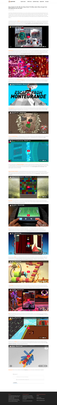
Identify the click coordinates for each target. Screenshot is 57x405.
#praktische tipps (36, 1)
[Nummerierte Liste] (21, 379)
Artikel (13, 9)
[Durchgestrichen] (20, 379)
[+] (28, 379)
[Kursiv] (17, 379)
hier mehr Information (29, 400)
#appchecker (42, 1)
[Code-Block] (24, 379)
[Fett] (16, 379)
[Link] (26, 379)
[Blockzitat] (23, 379)
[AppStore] (29, 369)
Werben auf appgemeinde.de (41, 400)
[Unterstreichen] (19, 379)
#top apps (47, 1)
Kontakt (38, 395)
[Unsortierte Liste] (22, 379)
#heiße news (29, 1)
